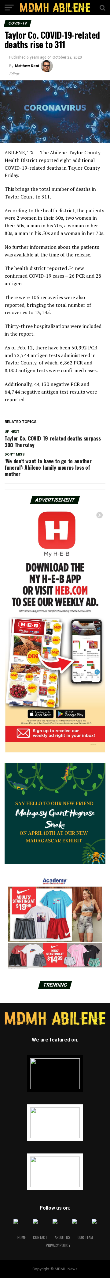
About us (62, 1237)
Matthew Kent (27, 66)
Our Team (85, 1237)
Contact (40, 1237)
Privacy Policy (58, 1245)
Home (21, 1237)
